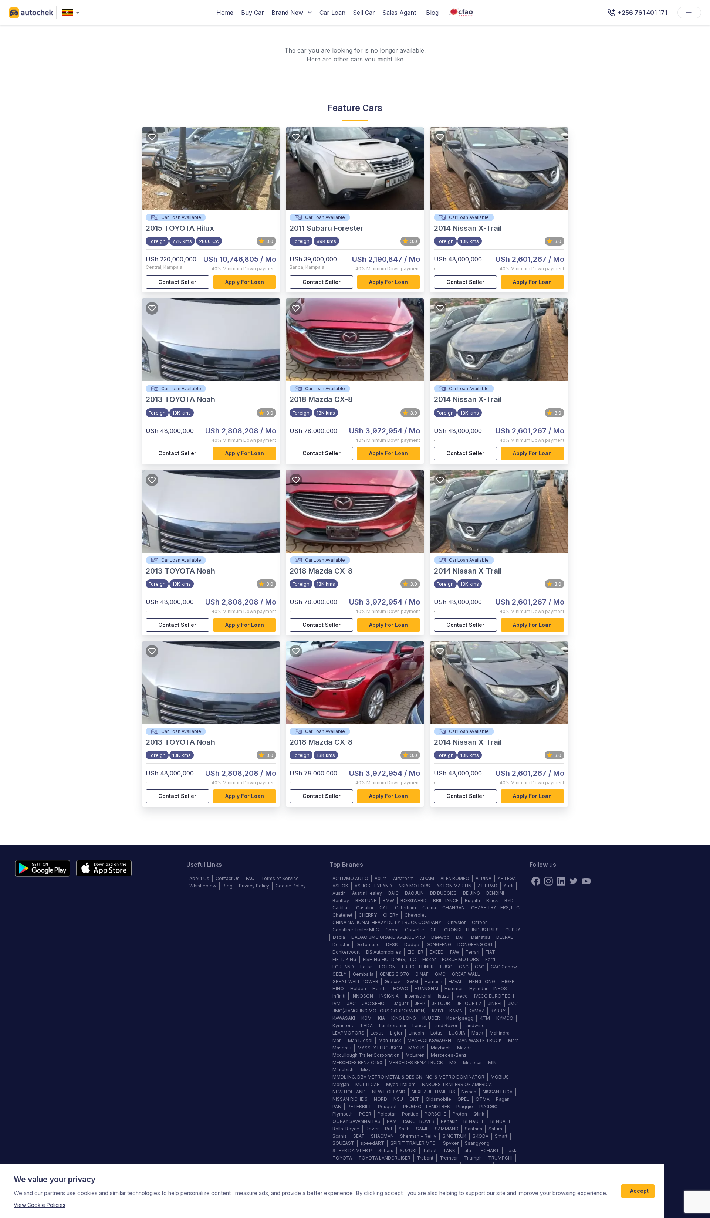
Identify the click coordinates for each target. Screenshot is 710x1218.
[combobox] (72, 12)
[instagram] (548, 881)
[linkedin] (561, 881)
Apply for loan (244, 282)
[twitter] (573, 881)
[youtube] (586, 881)
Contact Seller (177, 282)
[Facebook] (536, 881)
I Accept (638, 1191)
